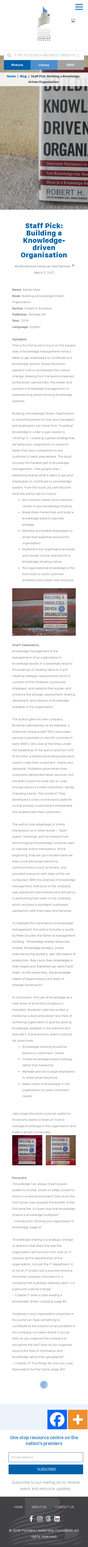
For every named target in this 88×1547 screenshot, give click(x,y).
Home (11, 76)
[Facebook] (57, 1419)
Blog (23, 76)
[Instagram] (40, 1518)
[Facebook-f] (31, 1518)
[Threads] (48, 1518)
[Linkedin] (57, 1518)
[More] (78, 1419)
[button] (79, 6)
